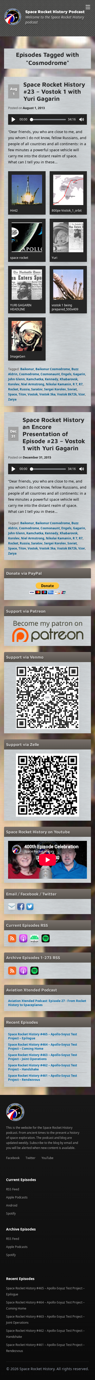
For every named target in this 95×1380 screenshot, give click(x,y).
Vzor (81, 394)
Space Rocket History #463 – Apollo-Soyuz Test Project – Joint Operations (42, 1057)
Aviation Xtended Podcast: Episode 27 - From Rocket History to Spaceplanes (47, 1003)
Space (12, 394)
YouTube (47, 1158)
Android (11, 1205)
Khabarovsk (69, 379)
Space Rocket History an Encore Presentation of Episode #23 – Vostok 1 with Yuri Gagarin (54, 433)
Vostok (33, 394)
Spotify (11, 1213)
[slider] (48, 119)
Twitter (30, 1158)
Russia (25, 389)
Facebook (13, 1158)
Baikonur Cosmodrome (52, 369)
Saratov (37, 389)
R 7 (75, 384)
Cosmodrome (29, 374)
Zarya (12, 399)
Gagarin (79, 374)
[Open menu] (88, 7)
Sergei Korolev (55, 389)
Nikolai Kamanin (58, 384)
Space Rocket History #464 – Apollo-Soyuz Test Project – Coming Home (42, 1046)
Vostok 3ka (47, 394)
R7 (81, 384)
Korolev (14, 384)
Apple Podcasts (17, 1197)
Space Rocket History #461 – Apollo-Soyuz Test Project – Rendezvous (42, 1077)
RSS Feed (12, 1189)
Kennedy (51, 379)
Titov (22, 394)
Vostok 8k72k (67, 394)
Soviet (72, 389)
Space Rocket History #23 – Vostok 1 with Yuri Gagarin (54, 91)
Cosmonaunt (50, 374)
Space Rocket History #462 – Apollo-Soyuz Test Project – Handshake (42, 1067)
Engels (66, 374)
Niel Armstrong (32, 384)
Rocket (13, 389)
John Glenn (16, 379)
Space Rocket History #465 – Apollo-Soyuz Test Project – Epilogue (42, 1036)
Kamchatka (34, 379)
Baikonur (27, 369)
